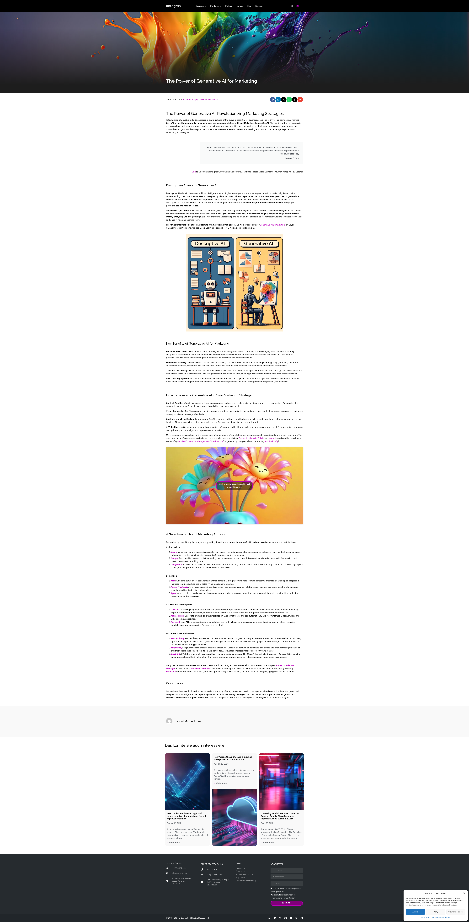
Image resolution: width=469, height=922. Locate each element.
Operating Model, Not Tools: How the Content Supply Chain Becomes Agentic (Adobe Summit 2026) (280, 816)
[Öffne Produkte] (220, 6)
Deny (435, 912)
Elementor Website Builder (252, 438)
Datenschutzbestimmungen (282, 895)
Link (194, 172)
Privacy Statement (438, 917)
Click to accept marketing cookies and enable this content (234, 485)
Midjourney (176, 647)
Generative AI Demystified (272, 225)
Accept (415, 912)
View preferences (455, 912)
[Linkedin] (275, 918)
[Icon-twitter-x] (280, 918)
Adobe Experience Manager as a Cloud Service (200, 441)
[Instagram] (296, 918)
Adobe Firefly (271, 441)
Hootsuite (272, 438)
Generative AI (211, 99)
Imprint (447, 917)
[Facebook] (285, 918)
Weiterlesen (174, 842)
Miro (173, 581)
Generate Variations (201, 668)
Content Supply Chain (193, 99)
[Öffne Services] (205, 6)
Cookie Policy (425, 917)
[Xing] (269, 918)
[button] (464, 893)
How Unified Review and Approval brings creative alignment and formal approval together (186, 816)
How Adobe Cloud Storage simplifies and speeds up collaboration (233, 758)
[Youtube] (291, 918)
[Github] (301, 918)
